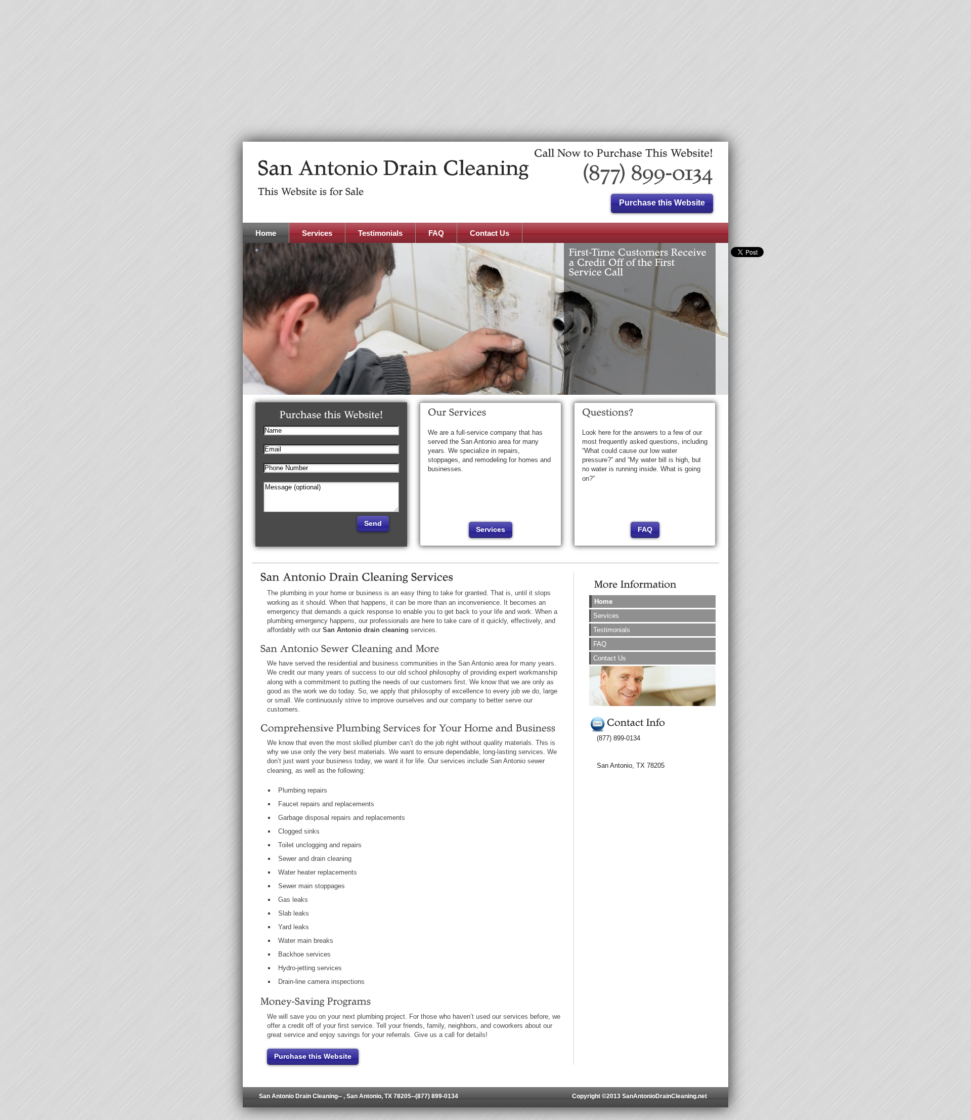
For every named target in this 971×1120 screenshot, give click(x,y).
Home (603, 601)
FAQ (645, 529)
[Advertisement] (485, 71)
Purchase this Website (312, 1056)
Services (490, 529)
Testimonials (611, 630)
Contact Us (609, 658)
